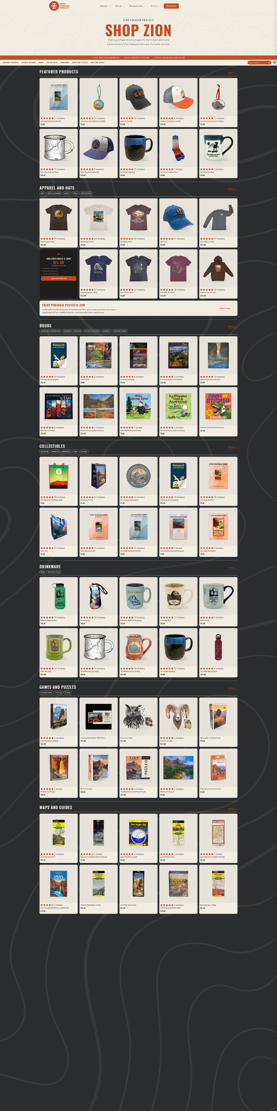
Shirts (67, 193)
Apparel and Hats (29, 62)
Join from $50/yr (58, 278)
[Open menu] (109, 6)
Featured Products (11, 62)
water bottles (54, 572)
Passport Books (119, 331)
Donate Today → (226, 308)
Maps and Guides (97, 62)
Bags (43, 193)
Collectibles (52, 62)
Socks (75, 193)
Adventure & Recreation (50, 331)
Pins (76, 451)
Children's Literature (72, 331)
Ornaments (66, 451)
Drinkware (64, 62)
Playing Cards (46, 692)
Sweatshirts (86, 193)
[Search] (269, 62)
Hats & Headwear (54, 193)
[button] (47, 118)
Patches (84, 451)
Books (41, 62)
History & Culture (91, 331)
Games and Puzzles (80, 62)
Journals (106, 331)
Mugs (43, 572)
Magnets (55, 451)
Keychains (45, 451)
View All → (232, 73)
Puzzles (58, 692)
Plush (67, 692)
